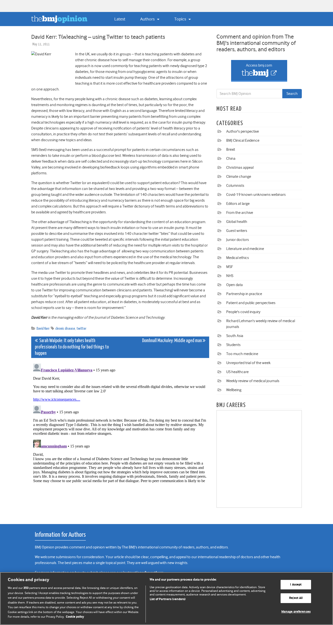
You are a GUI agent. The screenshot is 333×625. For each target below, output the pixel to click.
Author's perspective (242, 131)
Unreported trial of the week (248, 363)
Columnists (235, 185)
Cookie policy (75, 617)
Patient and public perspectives (250, 303)
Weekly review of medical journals (252, 381)
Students (233, 345)
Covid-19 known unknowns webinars (256, 194)
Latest (119, 19)
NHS (229, 276)
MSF (229, 267)
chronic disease (65, 328)
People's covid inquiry (243, 312)
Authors (148, 19)
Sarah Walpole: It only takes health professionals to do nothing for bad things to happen (72, 347)
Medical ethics (237, 258)
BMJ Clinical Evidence (242, 140)
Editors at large (238, 203)
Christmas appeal (240, 167)
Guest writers (236, 230)
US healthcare (237, 372)
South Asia (234, 336)
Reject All (296, 598)
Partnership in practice (244, 294)
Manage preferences (296, 612)
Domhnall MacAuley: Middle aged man (172, 340)
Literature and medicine (245, 249)
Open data (234, 285)
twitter (81, 328)
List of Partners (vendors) (168, 599)
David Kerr (43, 328)
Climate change (238, 176)
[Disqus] (120, 423)
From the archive (239, 212)
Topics (180, 19)
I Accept (296, 584)
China (230, 158)
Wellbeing (233, 390)
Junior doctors (237, 240)
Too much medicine (242, 354)
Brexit (230, 149)
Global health (236, 221)
